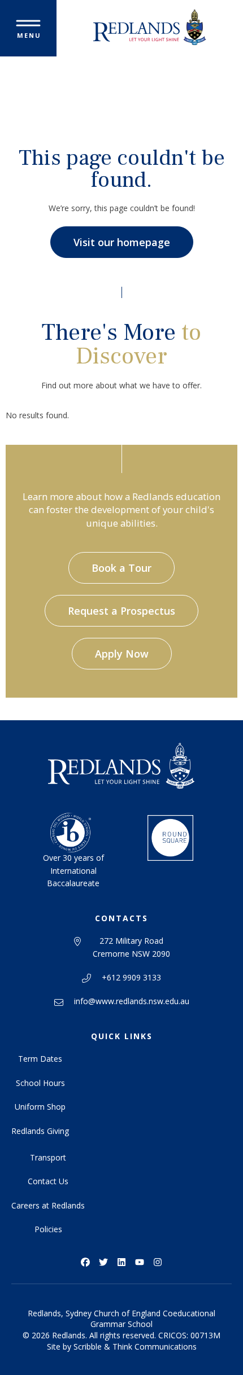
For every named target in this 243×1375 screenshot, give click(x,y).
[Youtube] (140, 1262)
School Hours (40, 1083)
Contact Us (48, 1181)
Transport (48, 1157)
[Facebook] (85, 1262)
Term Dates (40, 1058)
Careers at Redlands (48, 1205)
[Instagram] (158, 1262)
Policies (48, 1229)
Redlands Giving (40, 1131)
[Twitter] (103, 1262)
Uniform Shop (40, 1106)
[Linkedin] (121, 1262)
